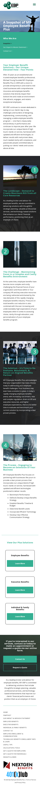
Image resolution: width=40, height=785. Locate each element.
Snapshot (7, 715)
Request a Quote (20, 667)
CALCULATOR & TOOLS (11, 748)
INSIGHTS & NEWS (9, 757)
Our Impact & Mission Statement (16, 718)
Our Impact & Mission (15, 47)
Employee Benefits (10, 721)
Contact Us (20, 659)
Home (5, 712)
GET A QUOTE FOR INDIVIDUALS (14, 754)
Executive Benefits (10, 724)
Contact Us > (7, 51)
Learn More (20, 563)
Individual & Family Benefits (15, 728)
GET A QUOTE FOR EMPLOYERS (14, 751)
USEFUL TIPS (7, 745)
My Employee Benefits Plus (17, 780)
